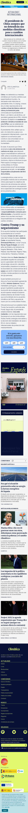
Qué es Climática (5, 681)
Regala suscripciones (7, 713)
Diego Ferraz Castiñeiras (9, 638)
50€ (21, 343)
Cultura (3, 672)
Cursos (3, 719)
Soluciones (4, 675)
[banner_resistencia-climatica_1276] (14, 6)
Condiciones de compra (7, 722)
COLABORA (14, 352)
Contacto (3, 698)
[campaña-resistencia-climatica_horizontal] (14, 199)
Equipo (3, 687)
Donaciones (4, 708)
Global (3, 663)
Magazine (3, 716)
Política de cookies (6, 695)
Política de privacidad (7, 693)
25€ (14, 343)
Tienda (3, 705)
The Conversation (6, 504)
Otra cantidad (7, 347)
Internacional (14, 14)
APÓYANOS (20, 2)
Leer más (7, 807)
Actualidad (13, 12)
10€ (6, 343)
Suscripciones (5, 711)
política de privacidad (20, 748)
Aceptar (5, 810)
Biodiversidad (4, 669)
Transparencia (5, 690)
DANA (3, 271)
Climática (4, 551)
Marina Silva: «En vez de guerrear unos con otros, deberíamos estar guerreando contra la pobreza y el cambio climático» (14, 533)
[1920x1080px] (14, 386)
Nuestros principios (6, 684)
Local (2, 666)
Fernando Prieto (6, 597)
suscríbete (9, 656)
